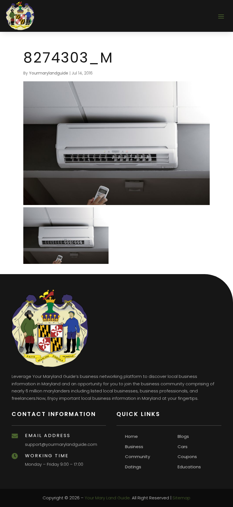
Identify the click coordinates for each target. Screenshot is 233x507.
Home (131, 436)
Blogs (183, 436)
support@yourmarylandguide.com (61, 444)
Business (134, 447)
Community (137, 457)
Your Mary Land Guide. (108, 498)
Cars (183, 447)
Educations (189, 467)
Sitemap (181, 498)
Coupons (187, 457)
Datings (133, 467)
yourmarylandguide (48, 73)
